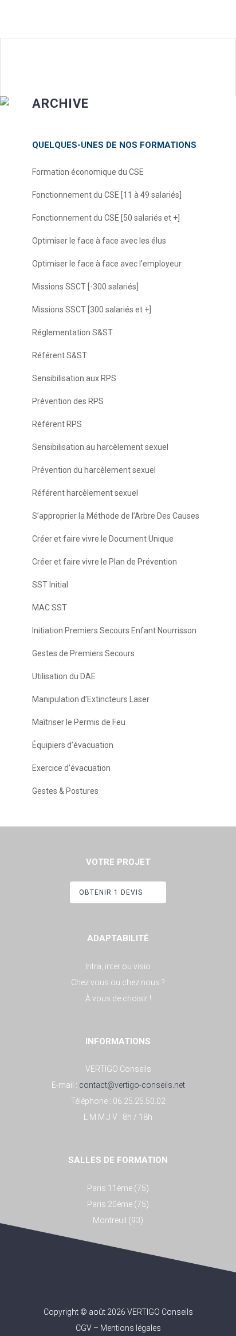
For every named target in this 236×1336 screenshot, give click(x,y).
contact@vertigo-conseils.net (132, 1085)
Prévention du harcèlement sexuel (94, 470)
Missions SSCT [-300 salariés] (85, 286)
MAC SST (49, 607)
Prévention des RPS (68, 401)
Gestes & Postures (65, 791)
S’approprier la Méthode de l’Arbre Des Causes (115, 515)
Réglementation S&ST (72, 332)
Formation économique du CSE (88, 172)
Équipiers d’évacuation (72, 745)
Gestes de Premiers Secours (83, 653)
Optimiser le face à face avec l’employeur (107, 263)
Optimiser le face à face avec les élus (99, 240)
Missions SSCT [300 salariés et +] (91, 309)
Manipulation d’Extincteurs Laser (91, 699)
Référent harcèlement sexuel (85, 492)
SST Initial (50, 584)
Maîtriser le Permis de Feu (78, 722)
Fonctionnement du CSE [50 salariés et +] (106, 217)
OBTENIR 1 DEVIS (111, 892)
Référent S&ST (59, 355)
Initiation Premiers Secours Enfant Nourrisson (114, 630)
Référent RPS (57, 424)
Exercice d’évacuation (71, 768)
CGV (84, 1328)
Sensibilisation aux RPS (74, 378)
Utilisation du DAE (64, 676)
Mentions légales (130, 1328)
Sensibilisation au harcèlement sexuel (100, 447)
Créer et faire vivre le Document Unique (103, 538)
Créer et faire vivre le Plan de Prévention (104, 561)
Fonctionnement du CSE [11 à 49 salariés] (107, 194)
